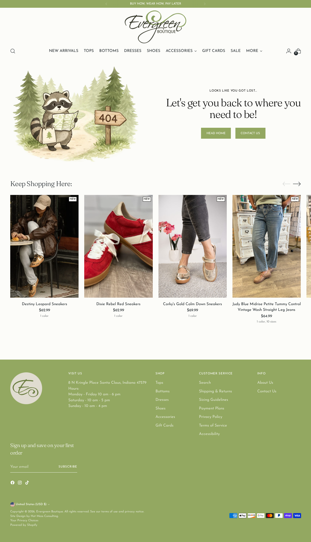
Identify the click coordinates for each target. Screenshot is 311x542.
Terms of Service (213, 425)
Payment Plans (211, 408)
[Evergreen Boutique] (155, 26)
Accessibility (209, 434)
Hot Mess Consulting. (45, 516)
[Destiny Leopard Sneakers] (44, 246)
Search (205, 383)
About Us (265, 383)
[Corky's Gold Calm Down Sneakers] (192, 246)
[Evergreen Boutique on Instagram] (20, 483)
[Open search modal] (12, 51)
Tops (159, 383)
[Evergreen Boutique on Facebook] (13, 483)
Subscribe (68, 466)
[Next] (205, 4)
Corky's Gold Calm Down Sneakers (192, 304)
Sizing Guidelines (213, 400)
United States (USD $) (31, 504)
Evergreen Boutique (49, 511)
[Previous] (106, 4)
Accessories (165, 417)
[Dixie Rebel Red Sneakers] (118, 246)
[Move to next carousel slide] (297, 184)
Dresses (162, 400)
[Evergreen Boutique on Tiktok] (27, 483)
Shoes (161, 408)
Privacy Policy (210, 417)
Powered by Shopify (23, 525)
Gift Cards (164, 425)
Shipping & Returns (215, 391)
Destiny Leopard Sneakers (44, 304)
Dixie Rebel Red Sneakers (118, 304)
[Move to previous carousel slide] (286, 184)
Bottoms (163, 391)
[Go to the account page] (288, 51)
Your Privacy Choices (24, 520)
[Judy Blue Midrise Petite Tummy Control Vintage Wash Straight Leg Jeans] (266, 246)
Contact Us (266, 391)
